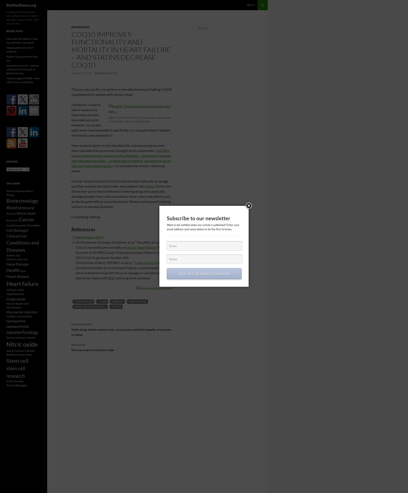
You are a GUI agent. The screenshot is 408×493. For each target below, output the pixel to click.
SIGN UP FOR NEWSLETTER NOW (204, 273)
